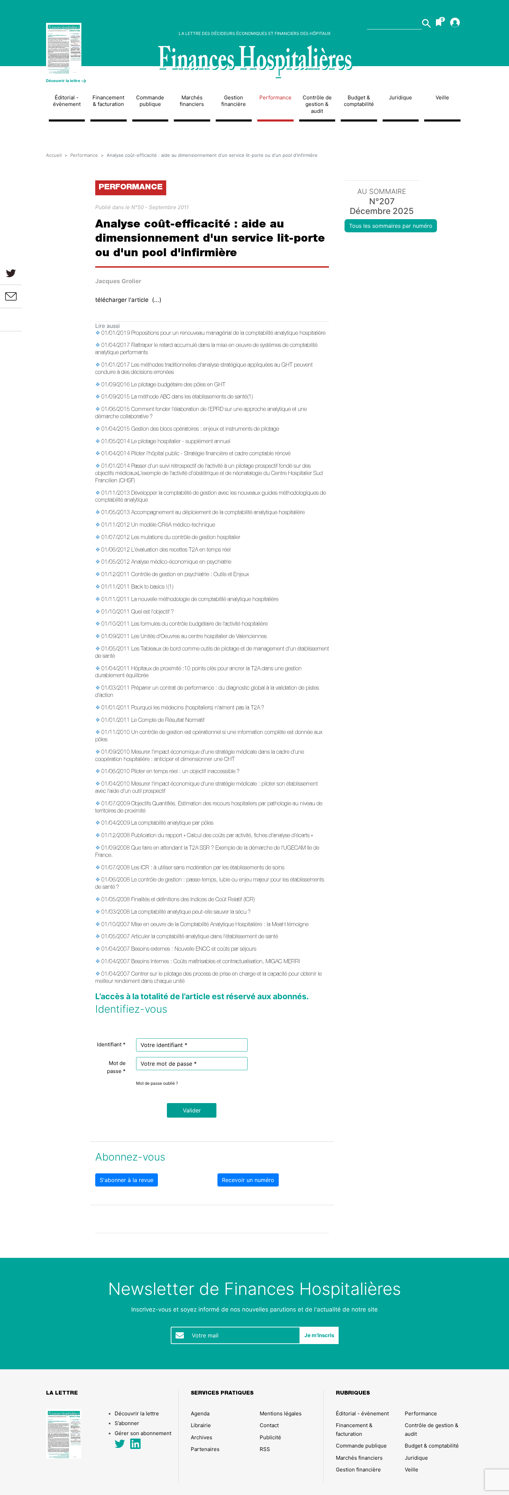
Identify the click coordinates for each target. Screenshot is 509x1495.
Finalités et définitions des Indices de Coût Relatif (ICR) (193, 900)
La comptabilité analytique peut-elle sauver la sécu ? (191, 912)
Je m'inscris (319, 1335)
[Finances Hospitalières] (94, 48)
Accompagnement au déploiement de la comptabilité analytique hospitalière (218, 513)
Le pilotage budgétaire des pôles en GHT (178, 385)
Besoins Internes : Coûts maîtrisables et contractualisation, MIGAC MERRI (215, 962)
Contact (269, 1425)
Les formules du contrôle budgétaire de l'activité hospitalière (199, 624)
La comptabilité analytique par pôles (172, 823)
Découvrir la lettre (63, 80)
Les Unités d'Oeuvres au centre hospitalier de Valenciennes (199, 637)
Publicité (270, 1437)
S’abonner (127, 1423)
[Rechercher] (426, 23)
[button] (191, 1110)
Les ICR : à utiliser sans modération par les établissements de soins (207, 868)
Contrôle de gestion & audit (317, 104)
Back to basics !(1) (152, 587)
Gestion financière (233, 101)
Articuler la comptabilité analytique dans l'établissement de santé (204, 937)
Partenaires (205, 1449)
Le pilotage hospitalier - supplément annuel (180, 442)
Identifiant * (111, 1044)
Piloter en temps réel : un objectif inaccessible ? (185, 772)
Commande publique (150, 101)
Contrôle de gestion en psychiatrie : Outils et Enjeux (190, 575)
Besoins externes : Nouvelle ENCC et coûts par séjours (193, 949)
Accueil (54, 155)
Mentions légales (281, 1413)
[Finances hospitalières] (254, 62)
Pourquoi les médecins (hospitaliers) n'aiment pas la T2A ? (197, 708)
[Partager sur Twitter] (11, 273)
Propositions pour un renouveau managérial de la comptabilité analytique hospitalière (228, 334)
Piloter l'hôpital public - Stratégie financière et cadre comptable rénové (211, 454)
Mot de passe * (116, 1067)
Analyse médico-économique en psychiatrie (181, 562)
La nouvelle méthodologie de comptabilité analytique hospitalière (204, 600)
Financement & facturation (108, 101)
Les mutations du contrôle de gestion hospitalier (185, 538)
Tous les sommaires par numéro (390, 225)
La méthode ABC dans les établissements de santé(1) (192, 397)
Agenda (200, 1413)
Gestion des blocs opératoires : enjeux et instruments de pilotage (205, 429)
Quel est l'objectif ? (152, 612)
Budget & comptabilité (359, 101)
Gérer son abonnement (143, 1433)
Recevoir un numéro (248, 1179)
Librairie (201, 1425)
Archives (201, 1437)
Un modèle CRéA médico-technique (173, 525)
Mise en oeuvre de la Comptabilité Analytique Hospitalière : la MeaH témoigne (220, 925)
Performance (275, 97)
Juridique (400, 97)
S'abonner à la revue (126, 1179)
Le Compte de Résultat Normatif (168, 721)
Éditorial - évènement (67, 101)
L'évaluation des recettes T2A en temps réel (181, 550)
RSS (265, 1449)
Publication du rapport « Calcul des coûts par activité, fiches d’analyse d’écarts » (222, 836)
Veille (442, 97)
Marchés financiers (192, 101)
